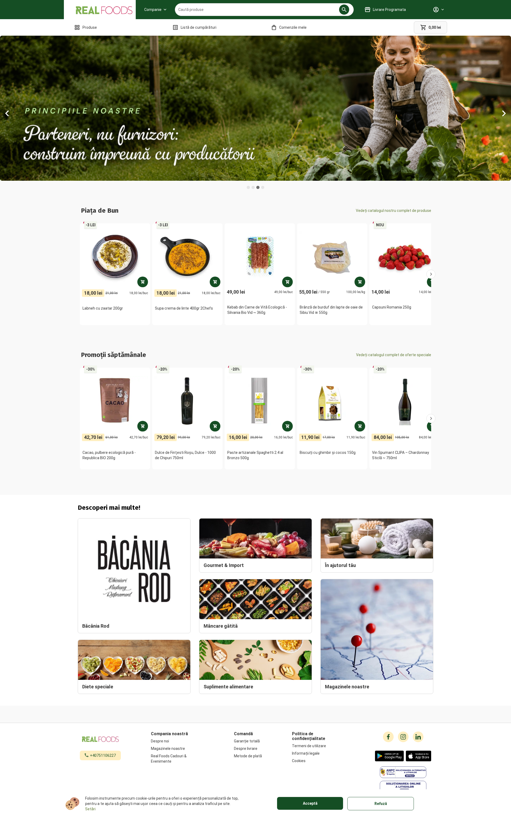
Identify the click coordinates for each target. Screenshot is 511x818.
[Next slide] (503, 117)
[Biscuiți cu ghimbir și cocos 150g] (360, 426)
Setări (90, 809)
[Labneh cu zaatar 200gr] (142, 282)
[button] (344, 9)
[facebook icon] (388, 736)
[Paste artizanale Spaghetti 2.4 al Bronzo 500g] (287, 426)
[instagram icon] (403, 736)
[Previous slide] (7, 117)
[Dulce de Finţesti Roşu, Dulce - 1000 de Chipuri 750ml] (215, 426)
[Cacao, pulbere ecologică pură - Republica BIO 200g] (142, 426)
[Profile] (438, 9)
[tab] (248, 187)
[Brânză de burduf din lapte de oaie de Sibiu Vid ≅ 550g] (360, 282)
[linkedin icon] (418, 736)
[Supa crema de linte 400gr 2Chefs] (215, 282)
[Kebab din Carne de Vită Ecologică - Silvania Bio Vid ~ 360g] (287, 282)
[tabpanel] (255, 108)
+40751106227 (103, 755)
